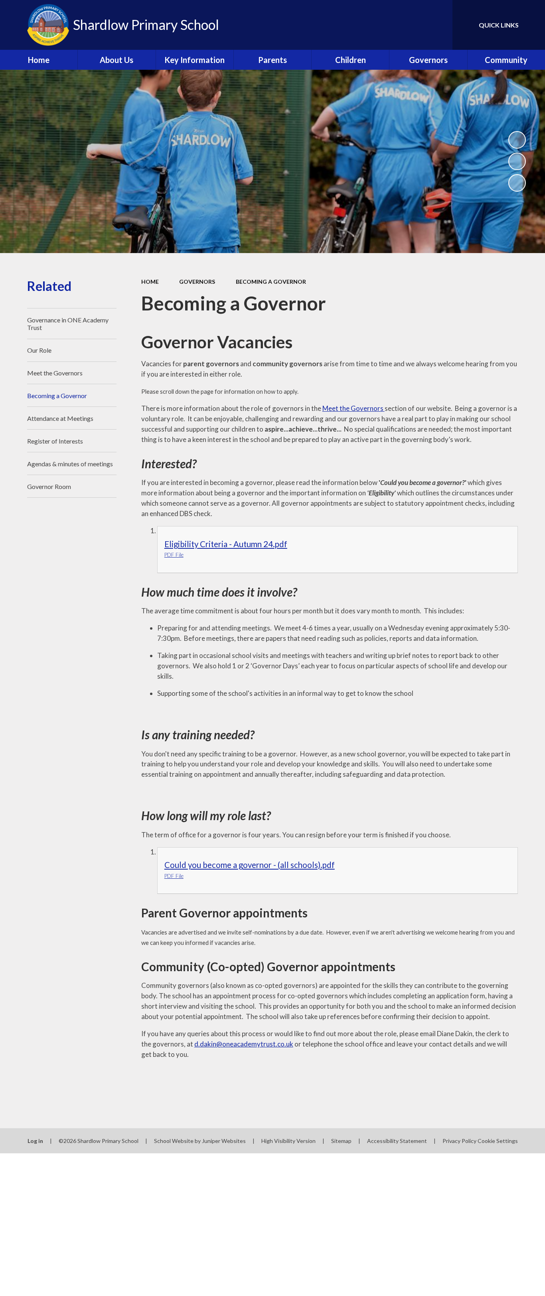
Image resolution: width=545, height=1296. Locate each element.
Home (150, 281)
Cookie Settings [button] (498, 1140)
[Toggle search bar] (438, 25)
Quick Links (499, 25)
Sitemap (341, 1140)
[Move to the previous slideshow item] (517, 161)
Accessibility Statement (397, 1140)
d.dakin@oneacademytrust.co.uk (243, 1044)
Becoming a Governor (271, 281)
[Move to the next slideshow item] (517, 183)
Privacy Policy (459, 1140)
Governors (197, 281)
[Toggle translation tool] (411, 25)
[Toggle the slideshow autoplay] (517, 140)
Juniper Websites (224, 1140)
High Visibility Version (288, 1140)
